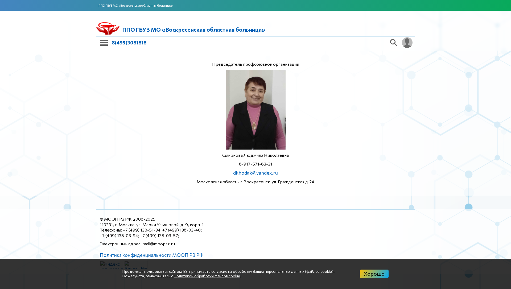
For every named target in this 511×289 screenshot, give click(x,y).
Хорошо (374, 273)
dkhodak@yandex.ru (255, 172)
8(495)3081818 (129, 43)
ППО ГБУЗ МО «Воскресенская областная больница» (135, 5)
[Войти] (407, 42)
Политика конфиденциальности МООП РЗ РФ (146, 253)
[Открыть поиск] (394, 42)
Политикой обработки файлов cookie (207, 276)
